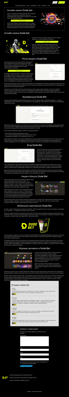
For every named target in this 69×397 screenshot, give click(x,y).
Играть (54, 2)
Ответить (14, 294)
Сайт (21, 357)
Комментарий (23, 335)
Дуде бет (12, 79)
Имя (21, 347)
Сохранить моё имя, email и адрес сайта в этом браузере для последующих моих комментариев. (34, 362)
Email (21, 352)
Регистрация (61, 2)
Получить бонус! (22, 20)
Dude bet (6, 100)
